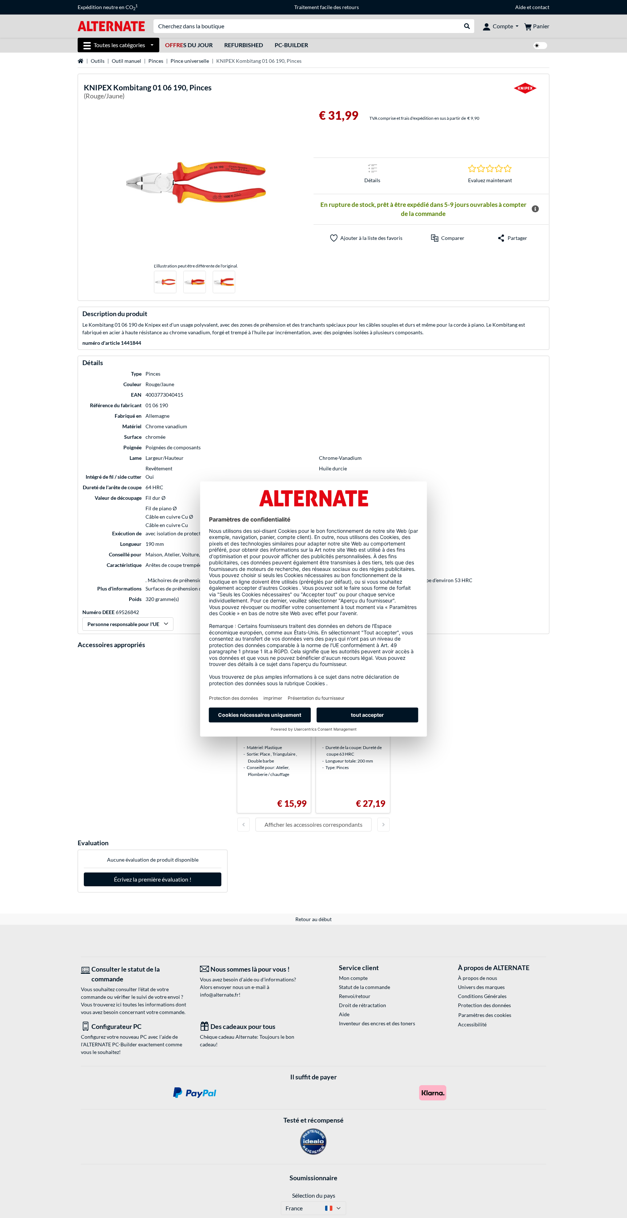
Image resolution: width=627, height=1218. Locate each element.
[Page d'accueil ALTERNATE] (111, 26)
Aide (520, 7)
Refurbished (243, 44)
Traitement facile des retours (326, 7)
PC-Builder (291, 44)
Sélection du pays (313, 1195)
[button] (447, 238)
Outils (97, 61)
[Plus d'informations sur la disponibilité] (535, 209)
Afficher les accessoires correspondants (313, 824)
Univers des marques (481, 987)
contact (540, 7)
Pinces (155, 61)
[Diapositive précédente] (243, 824)
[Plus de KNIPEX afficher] (525, 93)
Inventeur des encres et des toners (377, 1023)
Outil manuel (126, 61)
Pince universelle (190, 61)
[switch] (540, 45)
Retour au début (313, 919)
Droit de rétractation (362, 1005)
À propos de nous (477, 978)
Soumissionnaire (313, 1178)
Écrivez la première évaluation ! (152, 879)
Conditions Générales (482, 996)
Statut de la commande (364, 987)
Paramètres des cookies (484, 1015)
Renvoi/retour (354, 996)
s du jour (189, 44)
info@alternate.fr (219, 995)
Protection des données (484, 1005)
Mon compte (353, 978)
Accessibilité (472, 1024)
